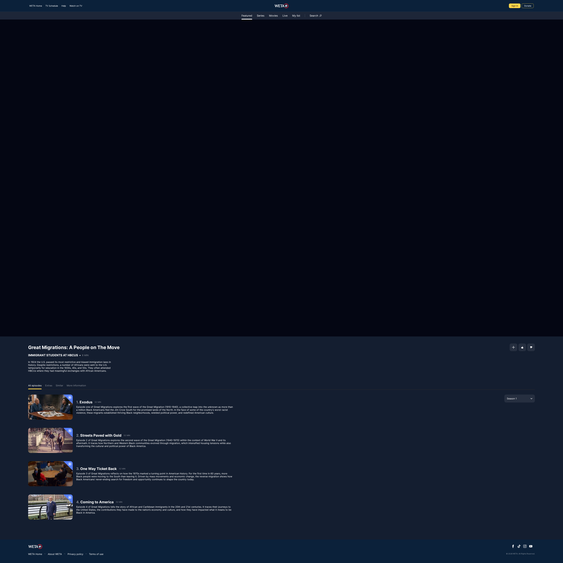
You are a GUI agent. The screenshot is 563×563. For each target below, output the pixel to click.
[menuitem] (35, 5)
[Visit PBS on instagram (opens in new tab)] (525, 547)
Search (314, 15)
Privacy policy (75, 554)
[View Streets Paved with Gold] (50, 440)
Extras (48, 385)
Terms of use (96, 554)
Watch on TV (75, 6)
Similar (59, 385)
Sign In (514, 6)
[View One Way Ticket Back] (50, 473)
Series (260, 15)
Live (285, 15)
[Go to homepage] (281, 6)
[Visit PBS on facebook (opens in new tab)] (513, 547)
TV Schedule (51, 6)
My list (296, 15)
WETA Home (35, 6)
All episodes (35, 385)
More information (76, 385)
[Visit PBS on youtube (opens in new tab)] (531, 547)
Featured (246, 15)
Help (63, 6)
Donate (527, 6)
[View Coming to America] (50, 507)
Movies (273, 15)
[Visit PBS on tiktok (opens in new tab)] (519, 547)
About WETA (55, 554)
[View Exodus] (50, 407)
